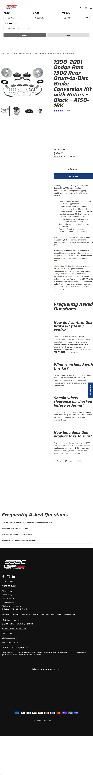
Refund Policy (7, 595)
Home (2, 53)
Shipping (57, 156)
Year (7, 12)
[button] (58, 110)
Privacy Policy (7, 591)
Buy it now (73, 176)
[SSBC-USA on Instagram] (8, 576)
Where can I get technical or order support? (19, 540)
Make (36, 12)
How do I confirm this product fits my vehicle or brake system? (27, 522)
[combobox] (17, 17)
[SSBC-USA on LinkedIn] (13, 576)
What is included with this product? (16, 528)
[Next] (43, 111)
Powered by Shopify (8, 581)
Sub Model (10, 23)
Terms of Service (8, 598)
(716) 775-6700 (7, 633)
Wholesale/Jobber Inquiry (11, 606)
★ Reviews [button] (90, 390)
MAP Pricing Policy (8, 602)
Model (66, 12)
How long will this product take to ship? (17, 534)
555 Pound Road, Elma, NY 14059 (14, 628)
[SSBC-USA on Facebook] (3, 576)
